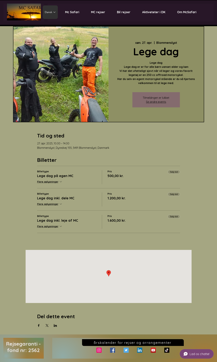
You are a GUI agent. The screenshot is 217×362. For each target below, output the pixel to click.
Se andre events (156, 101)
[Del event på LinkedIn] (55, 325)
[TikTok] (166, 350)
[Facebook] (112, 350)
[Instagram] (99, 350)
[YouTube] (153, 350)
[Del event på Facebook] (38, 325)
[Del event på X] (47, 325)
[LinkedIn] (139, 350)
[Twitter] (126, 350)
